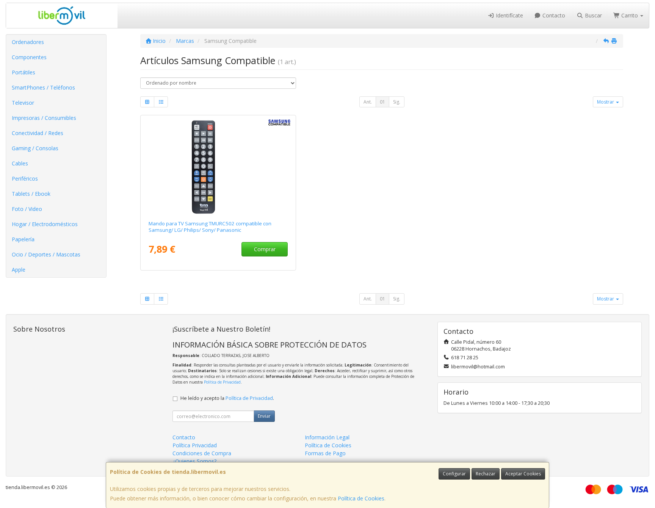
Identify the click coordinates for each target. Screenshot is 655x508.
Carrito (629, 15)
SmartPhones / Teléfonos (43, 87)
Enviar (264, 416)
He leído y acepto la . (227, 398)
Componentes (29, 57)
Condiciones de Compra (201, 453)
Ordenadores (28, 42)
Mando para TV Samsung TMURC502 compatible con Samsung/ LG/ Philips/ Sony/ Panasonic (210, 226)
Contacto (553, 15)
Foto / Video (27, 208)
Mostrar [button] (606, 102)
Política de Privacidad (222, 382)
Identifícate (508, 15)
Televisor (23, 102)
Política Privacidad (194, 445)
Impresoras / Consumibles (44, 117)
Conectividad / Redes (37, 133)
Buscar (592, 15)
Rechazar (485, 473)
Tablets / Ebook (31, 193)
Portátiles (23, 72)
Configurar (454, 473)
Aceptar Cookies (523, 473)
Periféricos (25, 178)
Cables (20, 163)
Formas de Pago (325, 453)
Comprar (265, 249)
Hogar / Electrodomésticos (45, 224)
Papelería (23, 239)
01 (382, 102)
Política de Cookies (361, 498)
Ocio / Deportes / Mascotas (46, 254)
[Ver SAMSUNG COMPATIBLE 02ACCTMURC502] (218, 166)
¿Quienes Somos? (194, 461)
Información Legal (327, 437)
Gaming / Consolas (35, 148)
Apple (18, 269)
